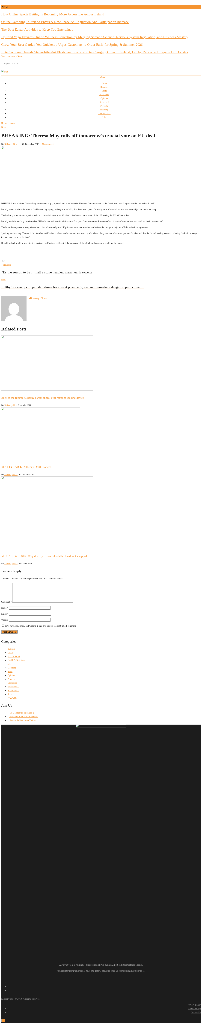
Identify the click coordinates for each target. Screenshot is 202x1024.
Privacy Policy (194, 1005)
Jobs (104, 117)
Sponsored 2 (13, 690)
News (104, 83)
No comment (48, 144)
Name (4, 608)
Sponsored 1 (13, 687)
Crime (10, 652)
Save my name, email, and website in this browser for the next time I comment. (40, 626)
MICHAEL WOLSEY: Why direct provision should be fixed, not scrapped (44, 556)
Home (4, 123)
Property (104, 106)
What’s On (104, 94)
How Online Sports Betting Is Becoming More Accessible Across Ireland (52, 14)
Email (4, 614)
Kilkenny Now (11, 144)
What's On (12, 698)
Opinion (104, 98)
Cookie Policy (194, 1008)
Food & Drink (104, 113)
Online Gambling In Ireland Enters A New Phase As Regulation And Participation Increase (65, 22)
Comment (6, 602)
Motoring (104, 110)
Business (104, 87)
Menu (102, 77)
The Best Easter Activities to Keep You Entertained (37, 29)
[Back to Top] (3, 1020)
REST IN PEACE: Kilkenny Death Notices (26, 466)
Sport (104, 91)
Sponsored (104, 102)
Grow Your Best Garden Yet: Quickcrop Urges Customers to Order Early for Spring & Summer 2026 (72, 44)
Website (4, 620)
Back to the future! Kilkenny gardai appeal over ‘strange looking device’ (43, 397)
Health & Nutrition (16, 660)
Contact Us (196, 1012)
